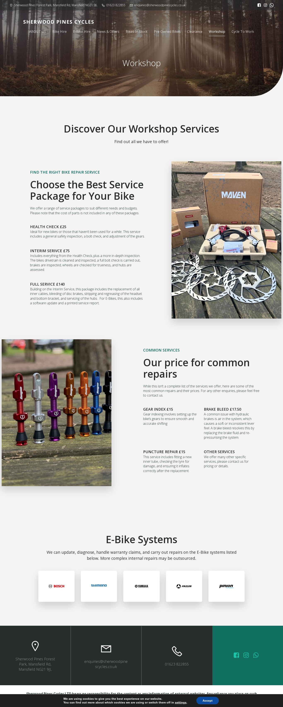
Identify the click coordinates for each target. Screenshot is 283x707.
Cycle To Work (243, 31)
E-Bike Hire (82, 31)
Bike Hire (59, 31)
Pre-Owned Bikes (167, 31)
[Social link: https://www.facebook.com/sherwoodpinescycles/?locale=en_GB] (258, 5)
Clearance (194, 31)
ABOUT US (37, 31)
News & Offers (108, 31)
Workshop (217, 31)
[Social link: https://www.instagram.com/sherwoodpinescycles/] (264, 5)
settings (180, 702)
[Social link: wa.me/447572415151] (257, 655)
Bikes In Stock (137, 31)
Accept (208, 700)
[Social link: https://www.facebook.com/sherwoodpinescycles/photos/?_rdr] (238, 655)
